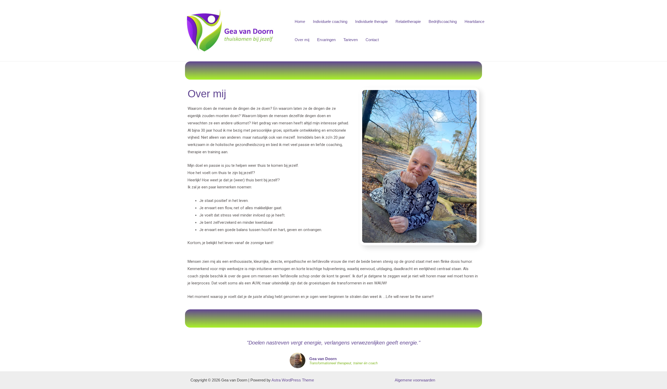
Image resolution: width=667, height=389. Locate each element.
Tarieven (350, 39)
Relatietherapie (408, 21)
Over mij (302, 39)
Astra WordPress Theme (292, 380)
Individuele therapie (371, 21)
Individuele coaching (330, 21)
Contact (372, 39)
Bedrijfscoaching (443, 21)
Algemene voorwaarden (415, 380)
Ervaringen (326, 39)
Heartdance (474, 21)
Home (300, 21)
